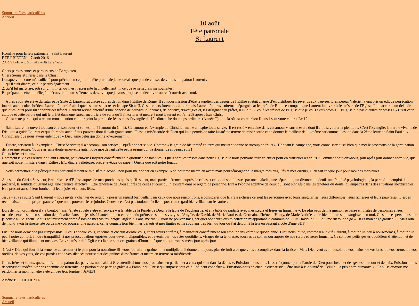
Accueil (8, 17)
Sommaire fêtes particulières (23, 13)
